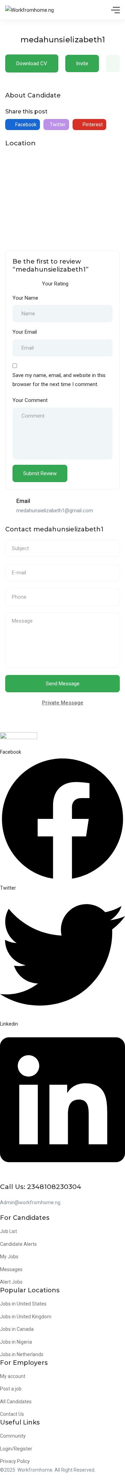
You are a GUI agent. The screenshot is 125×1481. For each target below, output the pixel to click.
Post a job (11, 1389)
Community (13, 1436)
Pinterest (92, 124)
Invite (82, 63)
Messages (11, 1269)
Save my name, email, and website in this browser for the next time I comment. (59, 379)
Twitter (57, 124)
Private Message (62, 703)
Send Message (63, 683)
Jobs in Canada (17, 1329)
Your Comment (30, 400)
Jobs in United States (23, 1304)
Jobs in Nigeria (16, 1342)
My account (12, 1376)
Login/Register (16, 1449)
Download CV (31, 63)
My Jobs (9, 1256)
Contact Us (12, 1414)
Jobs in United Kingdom (25, 1316)
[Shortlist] (113, 63)
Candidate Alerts (18, 1244)
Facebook (25, 124)
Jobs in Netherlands (21, 1354)
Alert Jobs (11, 1282)
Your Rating (55, 284)
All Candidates (16, 1401)
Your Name (25, 298)
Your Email (24, 332)
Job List (8, 1231)
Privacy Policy (15, 1461)
